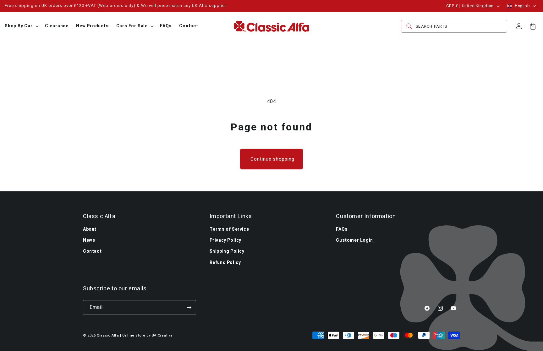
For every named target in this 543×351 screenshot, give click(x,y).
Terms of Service (229, 229)
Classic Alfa (108, 335)
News (89, 240)
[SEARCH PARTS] (409, 26)
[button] (21, 26)
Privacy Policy (225, 240)
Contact (92, 251)
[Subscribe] (189, 307)
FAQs (341, 229)
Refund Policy (225, 262)
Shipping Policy (227, 251)
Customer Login (354, 240)
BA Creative (162, 335)
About (89, 229)
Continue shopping (272, 159)
